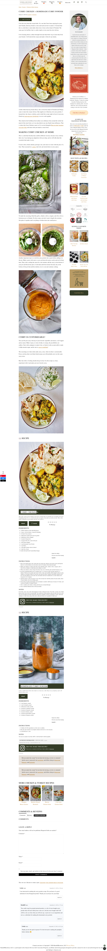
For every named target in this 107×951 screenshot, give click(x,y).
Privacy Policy (70, 945)
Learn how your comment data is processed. (51, 882)
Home (20, 7)
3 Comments (33, 14)
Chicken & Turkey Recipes (32, 7)
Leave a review (40, 815)
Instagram (52, 602)
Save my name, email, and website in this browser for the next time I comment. (42, 871)
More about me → (79, 67)
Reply (60, 897)
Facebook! (32, 762)
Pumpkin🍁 (44, 2)
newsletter (40, 760)
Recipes (24, 7)
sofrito (34, 147)
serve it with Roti (43, 347)
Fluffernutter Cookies (79, 125)
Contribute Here (79, 293)
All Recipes (36, 2)
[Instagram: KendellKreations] (23, 601)
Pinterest (24, 762)
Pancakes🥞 (60, 2)
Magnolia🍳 (51, 2)
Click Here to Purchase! (79, 113)
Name (21, 856)
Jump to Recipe (26, 19)
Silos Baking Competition (79, 134)
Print (23, 523)
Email (21, 863)
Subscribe (67, 2)
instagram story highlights (31, 116)
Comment (22, 833)
